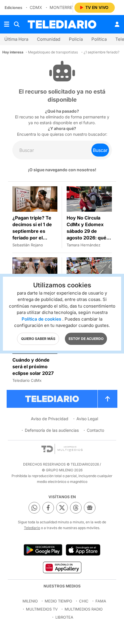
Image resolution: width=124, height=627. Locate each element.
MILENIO (30, 601)
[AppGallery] (61, 567)
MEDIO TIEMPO (58, 601)
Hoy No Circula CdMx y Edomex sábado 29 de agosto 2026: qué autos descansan (86, 231)
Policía (76, 39)
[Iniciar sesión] (117, 24)
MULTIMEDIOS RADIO (84, 609)
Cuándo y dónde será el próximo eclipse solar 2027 (33, 366)
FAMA (100, 601)
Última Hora (16, 39)
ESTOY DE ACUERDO (86, 338)
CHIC (84, 601)
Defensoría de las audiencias (52, 430)
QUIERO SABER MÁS (38, 338)
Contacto (95, 430)
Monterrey (62, 7)
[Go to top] (107, 399)
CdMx (36, 7)
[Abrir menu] (6, 24)
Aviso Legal (87, 418)
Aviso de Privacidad (49, 418)
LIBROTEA (64, 617)
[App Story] (83, 550)
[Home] (62, 24)
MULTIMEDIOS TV (42, 609)
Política (99, 39)
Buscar (100, 150)
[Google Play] (43, 549)
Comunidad (48, 39)
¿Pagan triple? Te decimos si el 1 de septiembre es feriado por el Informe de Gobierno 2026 (32, 234)
